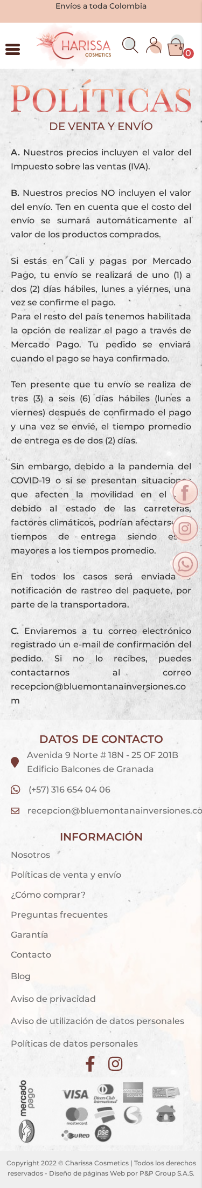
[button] (130, 45)
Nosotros (30, 855)
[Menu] (12, 49)
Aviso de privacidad (54, 999)
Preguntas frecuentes (59, 915)
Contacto (31, 955)
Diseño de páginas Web (88, 1173)
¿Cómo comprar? (48, 895)
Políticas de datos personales (74, 1044)
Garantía (29, 935)
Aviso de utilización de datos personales (97, 1021)
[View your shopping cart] (176, 45)
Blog (21, 976)
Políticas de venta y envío (66, 875)
